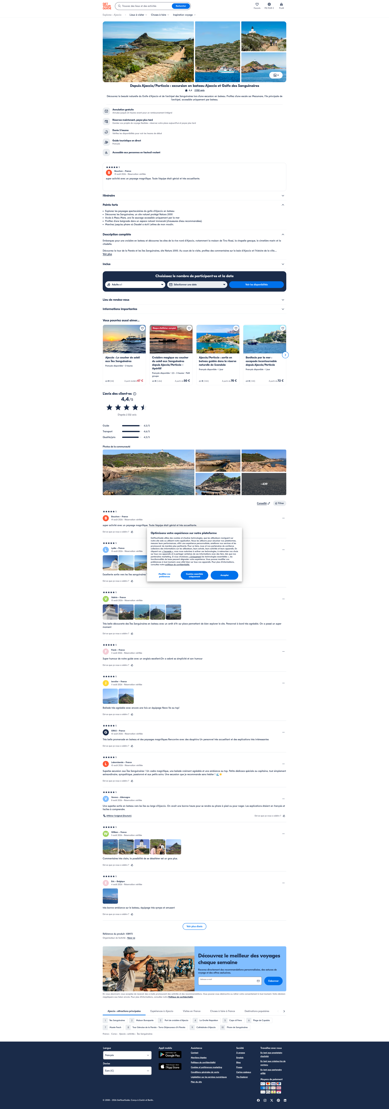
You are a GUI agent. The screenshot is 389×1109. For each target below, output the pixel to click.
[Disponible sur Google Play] (170, 1055)
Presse (239, 1067)
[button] (194, 90)
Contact (194, 1052)
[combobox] (143, 6)
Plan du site (196, 1082)
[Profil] (281, 4)
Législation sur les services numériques (209, 1077)
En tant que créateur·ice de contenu (273, 1063)
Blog (238, 1062)
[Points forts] (283, 205)
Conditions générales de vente (205, 1072)
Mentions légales (199, 1057)
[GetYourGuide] (107, 6)
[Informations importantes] (283, 309)
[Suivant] (285, 355)
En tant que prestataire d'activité (271, 1054)
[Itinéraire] (283, 195)
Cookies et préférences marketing (206, 1067)
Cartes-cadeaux (243, 1072)
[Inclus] (283, 264)
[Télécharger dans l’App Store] (170, 1067)
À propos (240, 1052)
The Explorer (242, 1077)
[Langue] (269, 4)
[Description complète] (283, 234)
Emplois (239, 1057)
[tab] (124, 1011)
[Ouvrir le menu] (283, 518)
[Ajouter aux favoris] (142, 328)
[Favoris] (257, 4)
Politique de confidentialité (180, 997)
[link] (124, 355)
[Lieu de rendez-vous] (283, 299)
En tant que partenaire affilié (271, 1071)
